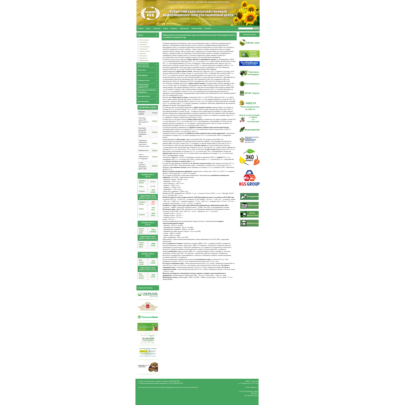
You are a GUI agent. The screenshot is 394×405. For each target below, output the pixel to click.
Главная (140, 28)
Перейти (154, 121)
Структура (156, 28)
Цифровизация (143, 60)
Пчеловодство (143, 49)
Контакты (208, 28)
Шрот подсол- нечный (141, 262)
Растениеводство (144, 46)
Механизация (143, 55)
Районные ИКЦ (196, 28)
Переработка (143, 58)
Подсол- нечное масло (141, 230)
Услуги (165, 28)
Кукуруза (142, 191)
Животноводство (144, 40)
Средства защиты (144, 51)
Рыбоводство (143, 44)
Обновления (184, 28)
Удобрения (142, 53)
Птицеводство (143, 42)
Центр (148, 28)
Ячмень (141, 186)
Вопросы (174, 28)
